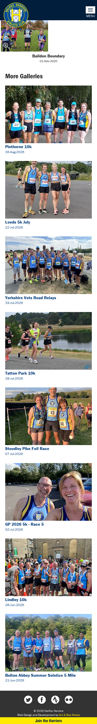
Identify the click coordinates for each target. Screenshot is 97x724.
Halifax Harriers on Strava (55, 699)
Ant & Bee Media (69, 715)
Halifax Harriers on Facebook (41, 699)
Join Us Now (48, 720)
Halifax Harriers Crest (16, 14)
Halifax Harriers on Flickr (68, 699)
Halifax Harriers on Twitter (28, 699)
